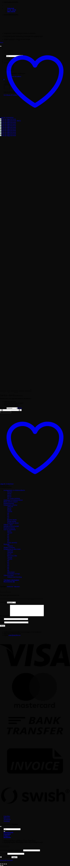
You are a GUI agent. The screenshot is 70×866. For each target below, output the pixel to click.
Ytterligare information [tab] (11, 580)
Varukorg (6, 821)
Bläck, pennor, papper (11, 502)
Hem (1, 42)
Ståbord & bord (8, 575)
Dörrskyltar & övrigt (13, 574)
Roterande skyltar (13, 523)
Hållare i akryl (8, 524)
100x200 (10, 552)
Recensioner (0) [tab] (9, 582)
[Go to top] (0, 826)
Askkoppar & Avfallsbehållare (13, 500)
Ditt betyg (3, 602)
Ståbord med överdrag (14, 577)
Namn (2, 619)
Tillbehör (10, 546)
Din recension (5, 616)
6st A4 (9, 495)
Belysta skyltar (12, 520)
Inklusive (17, 586)
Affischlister (11, 572)
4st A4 (9, 493)
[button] (7, 837)
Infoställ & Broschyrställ (11, 526)
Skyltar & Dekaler (9, 547)
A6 (8, 570)
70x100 (9, 511)
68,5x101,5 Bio (12, 556)
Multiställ (6, 544)
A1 (8, 515)
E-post (2, 622)
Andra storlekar (12, 542)
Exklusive (10, 586)
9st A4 (9, 497)
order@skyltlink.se (15, 635)
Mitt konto (7, 818)
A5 (8, 569)
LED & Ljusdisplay (10, 529)
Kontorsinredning (9, 528)
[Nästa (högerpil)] (2, 865)
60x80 (9, 510)
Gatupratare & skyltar (10, 505)
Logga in (14, 857)
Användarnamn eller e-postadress (11, 850)
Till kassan (7, 819)
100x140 (10, 506)
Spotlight (3, 408)
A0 (8, 513)
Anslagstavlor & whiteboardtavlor (14, 490)
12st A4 (9, 492)
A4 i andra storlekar (13, 498)
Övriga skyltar (11, 521)
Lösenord (3, 853)
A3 (8, 518)
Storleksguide (8, 832)
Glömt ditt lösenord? (6, 860)
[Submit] (4, 831)
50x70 (9, 508)
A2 (8, 516)
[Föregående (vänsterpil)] (0, 865)
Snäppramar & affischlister (12, 549)
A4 (8, 541)
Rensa (20, 408)
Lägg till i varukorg (5, 412)
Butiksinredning (9, 503)
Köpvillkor (7, 816)
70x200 (9, 559)
